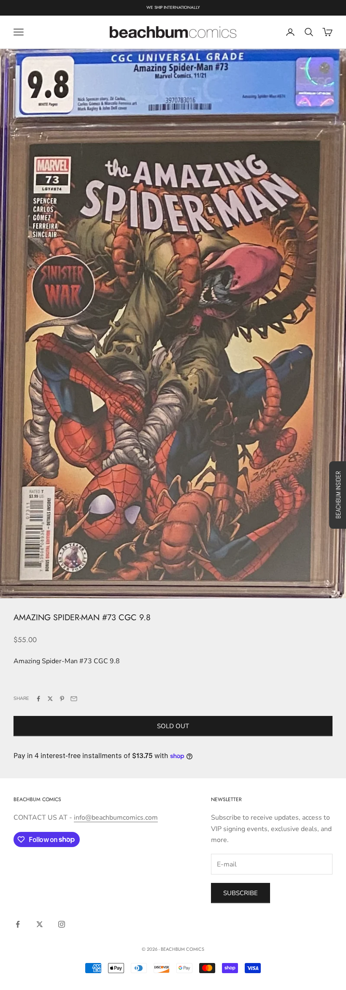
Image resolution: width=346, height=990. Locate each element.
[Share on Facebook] (38, 698)
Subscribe (240, 893)
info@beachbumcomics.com (116, 817)
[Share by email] (73, 698)
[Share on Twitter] (50, 698)
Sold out (173, 726)
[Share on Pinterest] (62, 698)
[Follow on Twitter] (39, 924)
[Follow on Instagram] (61, 924)
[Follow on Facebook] (18, 924)
